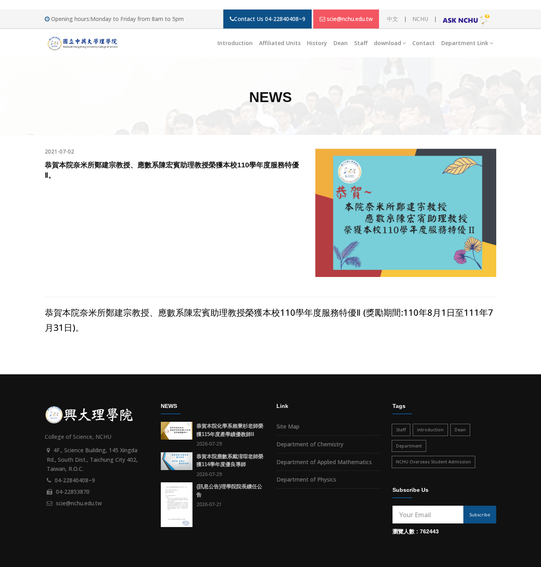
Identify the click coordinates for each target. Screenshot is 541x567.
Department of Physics (306, 479)
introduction (430, 429)
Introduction (235, 43)
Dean (340, 43)
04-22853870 (73, 491)
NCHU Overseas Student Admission (433, 462)
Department (409, 446)
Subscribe (479, 515)
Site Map (287, 426)
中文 (392, 19)
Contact (423, 43)
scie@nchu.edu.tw (350, 19)
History (317, 43)
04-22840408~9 (75, 480)
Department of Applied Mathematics (324, 462)
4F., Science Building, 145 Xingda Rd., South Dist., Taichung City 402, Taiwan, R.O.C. (92, 459)
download (387, 43)
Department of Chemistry (309, 444)
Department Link (464, 43)
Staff (361, 43)
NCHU (420, 19)
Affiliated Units (280, 43)
